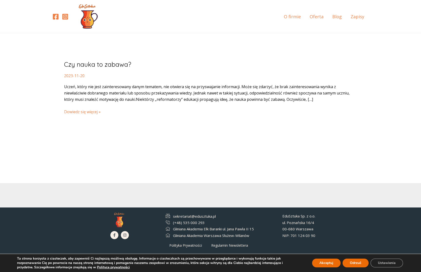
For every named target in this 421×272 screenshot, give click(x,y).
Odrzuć (355, 263)
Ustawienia (387, 263)
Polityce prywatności (113, 267)
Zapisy (357, 16)
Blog (337, 16)
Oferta (317, 16)
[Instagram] (65, 16)
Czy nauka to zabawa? (97, 64)
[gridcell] (314, 226)
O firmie (292, 16)
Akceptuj (326, 263)
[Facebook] (55, 16)
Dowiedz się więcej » (82, 111)
